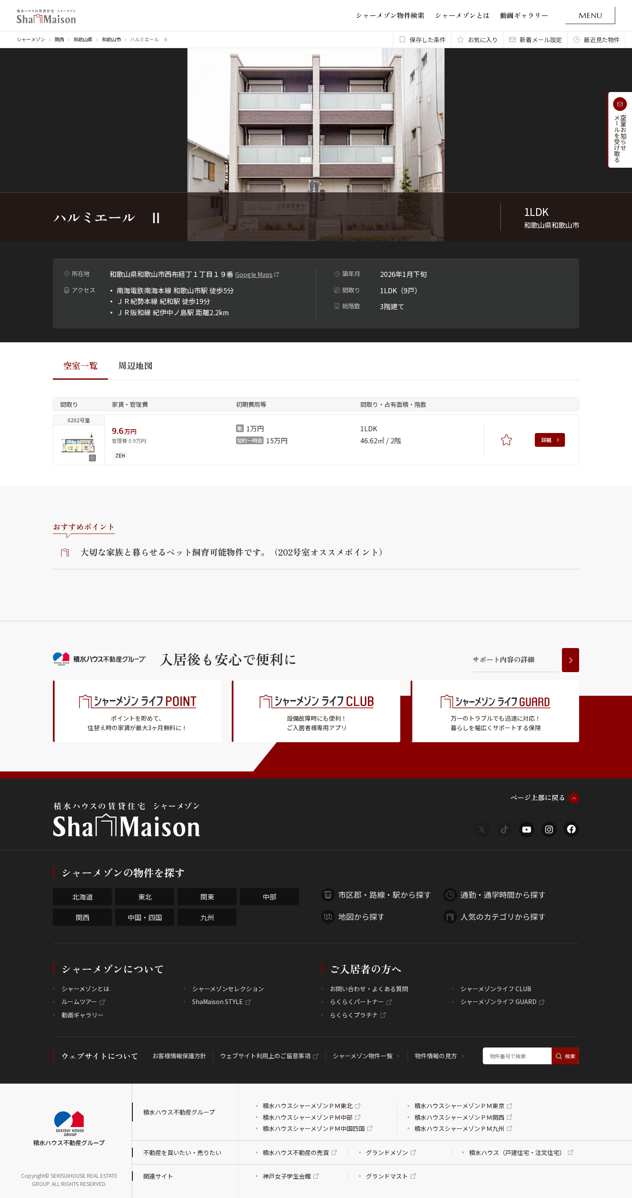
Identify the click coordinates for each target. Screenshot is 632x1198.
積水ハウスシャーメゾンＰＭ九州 (459, 1128)
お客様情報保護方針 (179, 1055)
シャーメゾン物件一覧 (363, 1055)
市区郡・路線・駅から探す (384, 894)
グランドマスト (387, 1176)
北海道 (82, 896)
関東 (207, 896)
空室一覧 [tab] (80, 365)
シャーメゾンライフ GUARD (498, 1001)
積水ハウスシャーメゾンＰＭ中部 (308, 1117)
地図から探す (361, 916)
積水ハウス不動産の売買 (296, 1152)
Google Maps (254, 274)
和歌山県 (83, 39)
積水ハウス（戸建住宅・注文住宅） (517, 1152)
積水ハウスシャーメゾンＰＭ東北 (308, 1105)
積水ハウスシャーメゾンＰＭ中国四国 (314, 1128)
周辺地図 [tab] (135, 365)
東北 (145, 896)
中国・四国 (145, 917)
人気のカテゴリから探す (503, 916)
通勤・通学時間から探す (503, 894)
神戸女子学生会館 (287, 1176)
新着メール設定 (541, 39)
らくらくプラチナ (354, 1015)
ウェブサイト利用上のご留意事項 (265, 1055)
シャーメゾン (31, 39)
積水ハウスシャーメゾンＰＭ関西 (459, 1117)
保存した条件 (428, 39)
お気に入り (483, 39)
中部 (269, 896)
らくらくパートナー (357, 1001)
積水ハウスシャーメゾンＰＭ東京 (459, 1105)
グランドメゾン (387, 1152)
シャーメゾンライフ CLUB (495, 988)
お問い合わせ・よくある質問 (369, 988)
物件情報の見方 (436, 1055)
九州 (207, 917)
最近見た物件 (602, 39)
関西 (59, 39)
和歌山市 (111, 39)
